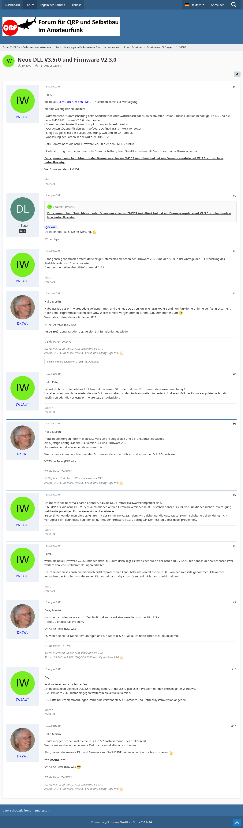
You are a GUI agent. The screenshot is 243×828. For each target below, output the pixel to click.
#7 (235, 495)
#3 (235, 251)
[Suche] (234, 4)
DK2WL (79, 361)
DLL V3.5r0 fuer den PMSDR (74, 102)
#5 (235, 374)
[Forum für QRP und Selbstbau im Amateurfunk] (121, 26)
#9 (235, 602)
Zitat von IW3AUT (64, 206)
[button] (195, 4)
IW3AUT (27, 65)
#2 (235, 195)
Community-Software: (121, 822)
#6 (235, 423)
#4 (235, 293)
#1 (235, 87)
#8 (235, 546)
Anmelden (217, 5)
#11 (234, 726)
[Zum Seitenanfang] (237, 822)
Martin (52, 227)
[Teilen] (237, 74)
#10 (234, 669)
